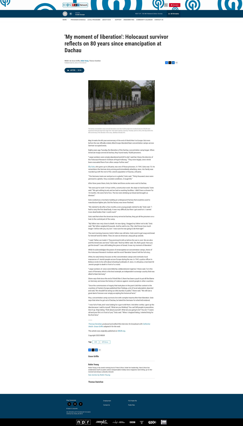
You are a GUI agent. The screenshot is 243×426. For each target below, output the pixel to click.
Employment (107, 401)
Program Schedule (78, 20)
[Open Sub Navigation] (68, 20)
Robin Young (84, 61)
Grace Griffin (98, 326)
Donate (175, 5)
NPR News (105, 342)
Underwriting (128, 20)
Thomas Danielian (95, 324)
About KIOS (106, 20)
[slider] (73, 14)
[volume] (70, 14)
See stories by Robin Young (99, 375)
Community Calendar (144, 20)
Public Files (131, 405)
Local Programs (94, 20)
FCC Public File (132, 401)
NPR (95, 342)
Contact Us (159, 20)
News (65, 20)
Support (118, 20)
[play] (65, 14)
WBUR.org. (121, 331)
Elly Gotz (91, 167)
